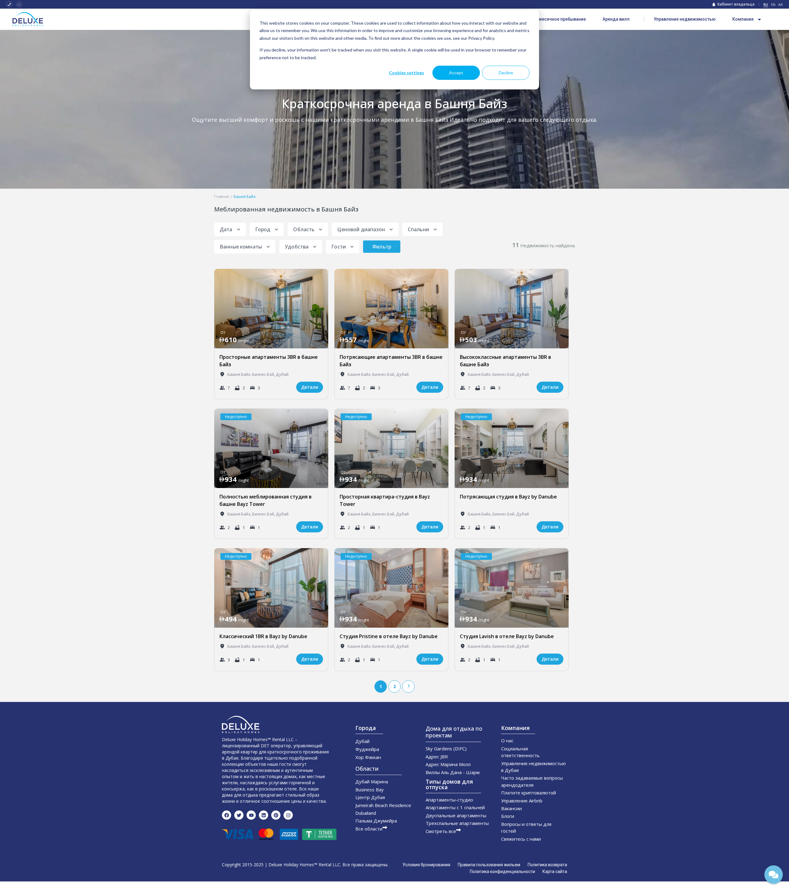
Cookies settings (406, 72)
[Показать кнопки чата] (773, 874)
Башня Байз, (239, 374)
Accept (456, 72)
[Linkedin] (263, 815)
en (773, 4)
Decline (506, 72)
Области (366, 768)
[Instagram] (288, 815)
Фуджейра (367, 749)
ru (765, 4)
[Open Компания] (759, 19)
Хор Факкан (368, 757)
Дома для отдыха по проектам (454, 732)
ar (780, 4)
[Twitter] (238, 815)
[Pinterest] (275, 815)
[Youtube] (251, 815)
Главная (221, 196)
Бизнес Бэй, (264, 374)
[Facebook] (226, 815)
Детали (309, 387)
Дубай (282, 374)
